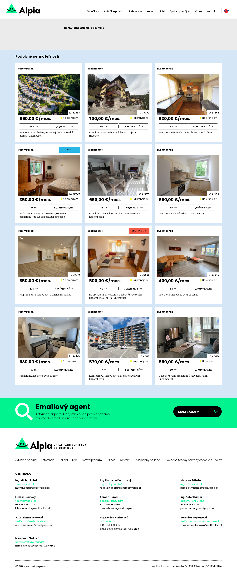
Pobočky (92, 11)
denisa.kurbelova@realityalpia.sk (119, 529)
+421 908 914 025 (25, 504)
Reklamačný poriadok (147, 460)
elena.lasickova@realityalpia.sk (33, 525)
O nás (198, 11)
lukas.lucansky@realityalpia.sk (32, 508)
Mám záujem (188, 411)
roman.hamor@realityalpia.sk (117, 508)
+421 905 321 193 (189, 504)
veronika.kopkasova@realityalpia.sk (201, 525)
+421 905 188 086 (110, 504)
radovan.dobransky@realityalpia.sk (120, 487)
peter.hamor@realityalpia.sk (197, 508)
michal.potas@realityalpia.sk (32, 487)
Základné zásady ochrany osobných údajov (194, 460)
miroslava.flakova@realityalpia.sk (35, 545)
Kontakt (212, 11)
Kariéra (151, 11)
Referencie (135, 11)
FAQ (162, 11)
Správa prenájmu (180, 11)
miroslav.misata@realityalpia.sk (199, 487)
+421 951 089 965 (110, 525)
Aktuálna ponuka (114, 11)
